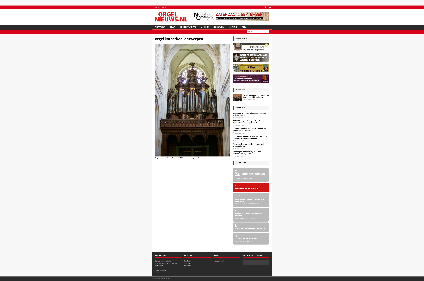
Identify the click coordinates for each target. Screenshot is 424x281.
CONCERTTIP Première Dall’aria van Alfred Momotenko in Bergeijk (249, 129)
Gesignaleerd (219, 27)
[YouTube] (270, 7)
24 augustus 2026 (250, 99)
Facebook (187, 261)
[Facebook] (265, 7)
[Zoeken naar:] (258, 32)
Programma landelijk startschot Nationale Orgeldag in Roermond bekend (250, 137)
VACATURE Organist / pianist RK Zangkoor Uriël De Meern (256, 96)
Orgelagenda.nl (218, 261)
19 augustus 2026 (239, 141)
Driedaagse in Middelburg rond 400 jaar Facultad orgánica (247, 153)
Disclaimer (158, 268)
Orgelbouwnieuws (188, 27)
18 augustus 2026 (239, 148)
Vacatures (240, 90)
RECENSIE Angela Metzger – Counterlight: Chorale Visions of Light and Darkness (249, 122)
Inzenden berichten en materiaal (166, 263)
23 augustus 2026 (239, 125)
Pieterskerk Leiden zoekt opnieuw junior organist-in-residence (249, 145)
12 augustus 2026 (239, 156)
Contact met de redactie (163, 261)
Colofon (157, 272)
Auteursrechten (160, 270)
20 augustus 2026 (239, 133)
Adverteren (159, 266)
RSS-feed (187, 266)
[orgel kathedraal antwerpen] (192, 155)
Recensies (205, 27)
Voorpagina (160, 27)
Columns (233, 27)
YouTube (187, 263)
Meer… (244, 27)
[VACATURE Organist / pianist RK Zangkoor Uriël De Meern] (237, 97)
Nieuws (172, 27)
